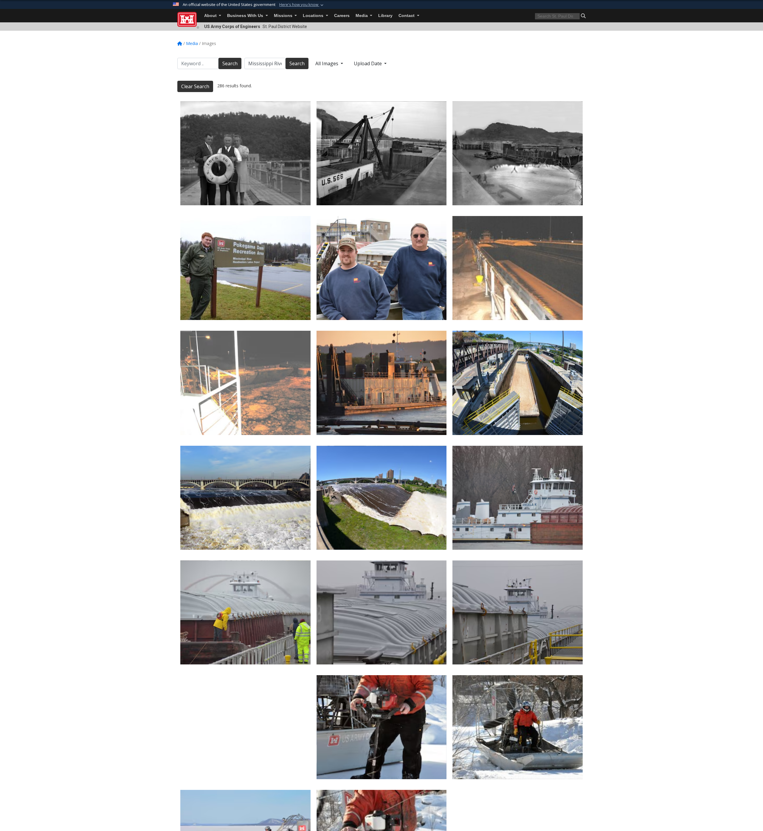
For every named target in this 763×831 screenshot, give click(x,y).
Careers (342, 15)
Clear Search (195, 86)
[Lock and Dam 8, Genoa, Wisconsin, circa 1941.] (245, 153)
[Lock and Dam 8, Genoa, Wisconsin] (517, 153)
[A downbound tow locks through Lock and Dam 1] (517, 383)
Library (385, 15)
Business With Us (245, 15)
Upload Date (368, 63)
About (211, 15)
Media (362, 15)
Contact (407, 15)
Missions (284, 15)
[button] (302, 5)
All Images (327, 63)
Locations (314, 15)
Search (230, 63)
